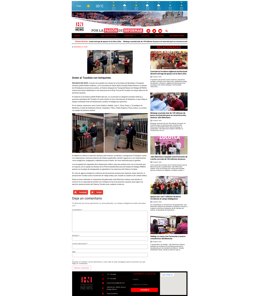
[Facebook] (148, 31)
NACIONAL (159, 35)
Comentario (77, 210)
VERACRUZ (129, 35)
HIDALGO (89, 35)
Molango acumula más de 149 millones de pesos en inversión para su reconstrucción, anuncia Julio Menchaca (148, 41)
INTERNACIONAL (177, 35)
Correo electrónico (80, 243)
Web (73, 252)
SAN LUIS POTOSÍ (108, 35)
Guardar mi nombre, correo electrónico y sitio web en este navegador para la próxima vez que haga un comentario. (108, 262)
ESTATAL (145, 35)
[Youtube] (160, 31)
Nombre (76, 235)
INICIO (77, 35)
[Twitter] (154, 31)
